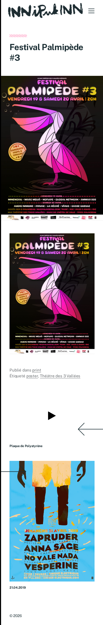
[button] (91, 11)
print (36, 370)
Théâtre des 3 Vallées (60, 376)
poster (32, 376)
